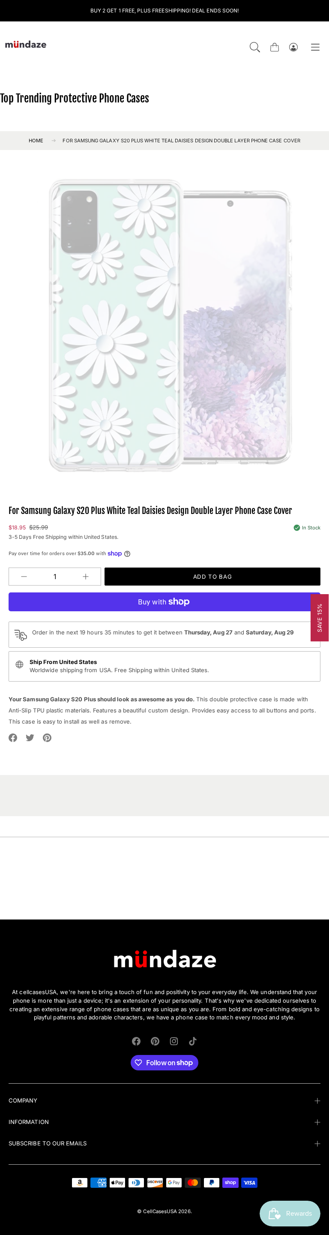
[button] (255, 47)
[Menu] (315, 47)
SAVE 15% (320, 617)
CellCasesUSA (160, 1211)
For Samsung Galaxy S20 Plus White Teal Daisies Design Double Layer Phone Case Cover (181, 141)
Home (36, 141)
